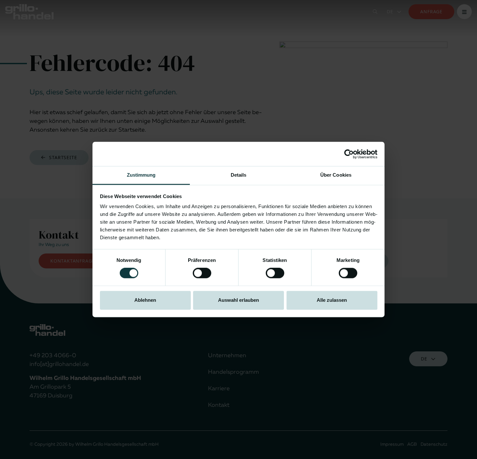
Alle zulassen (332, 300)
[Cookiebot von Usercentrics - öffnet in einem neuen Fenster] (349, 154)
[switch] (202, 273)
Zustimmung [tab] (141, 175)
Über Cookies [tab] (335, 175)
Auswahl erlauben (238, 300)
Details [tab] (239, 175)
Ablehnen (145, 300)
